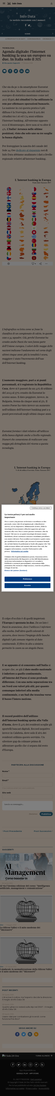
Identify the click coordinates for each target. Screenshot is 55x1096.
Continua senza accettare (40, 508)
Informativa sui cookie (19, 551)
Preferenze (27, 579)
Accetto (27, 585)
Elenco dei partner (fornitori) (16, 570)
